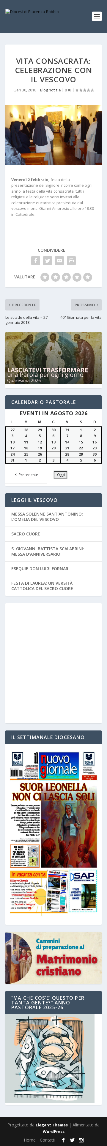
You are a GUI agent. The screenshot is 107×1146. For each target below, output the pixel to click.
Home (30, 1140)
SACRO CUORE (25, 534)
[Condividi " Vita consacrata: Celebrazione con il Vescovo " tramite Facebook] (36, 261)
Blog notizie (50, 90)
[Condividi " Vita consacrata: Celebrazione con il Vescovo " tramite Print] (71, 261)
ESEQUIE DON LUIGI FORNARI (40, 568)
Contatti (47, 1140)
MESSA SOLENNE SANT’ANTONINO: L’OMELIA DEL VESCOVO (47, 516)
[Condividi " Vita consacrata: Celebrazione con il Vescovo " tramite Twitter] (48, 261)
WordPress (53, 1131)
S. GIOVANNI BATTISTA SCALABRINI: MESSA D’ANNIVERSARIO (47, 551)
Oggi (61, 474)
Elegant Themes (52, 1125)
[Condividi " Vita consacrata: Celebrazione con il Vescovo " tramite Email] (59, 261)
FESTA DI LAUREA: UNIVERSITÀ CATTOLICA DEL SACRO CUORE (42, 585)
